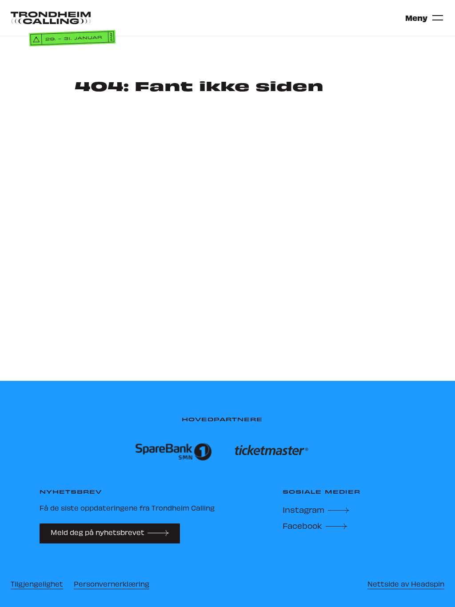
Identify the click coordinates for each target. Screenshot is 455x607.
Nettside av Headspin (405, 583)
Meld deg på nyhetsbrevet (97, 532)
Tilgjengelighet (37, 583)
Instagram (303, 509)
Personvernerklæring (111, 583)
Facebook (302, 525)
